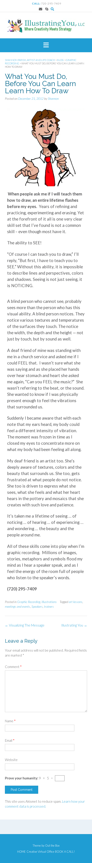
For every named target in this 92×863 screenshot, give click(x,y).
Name (10, 721)
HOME (21, 851)
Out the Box (52, 845)
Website (11, 760)
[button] (46, 45)
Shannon (53, 98)
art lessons (75, 602)
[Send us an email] (40, 9)
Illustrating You (74, 625)
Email (10, 740)
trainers (49, 606)
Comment (13, 667)
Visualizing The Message (24, 625)
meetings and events (17, 606)
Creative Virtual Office (40, 851)
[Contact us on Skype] (47, 9)
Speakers (37, 606)
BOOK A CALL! (65, 851)
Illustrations (49, 602)
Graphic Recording (28, 602)
